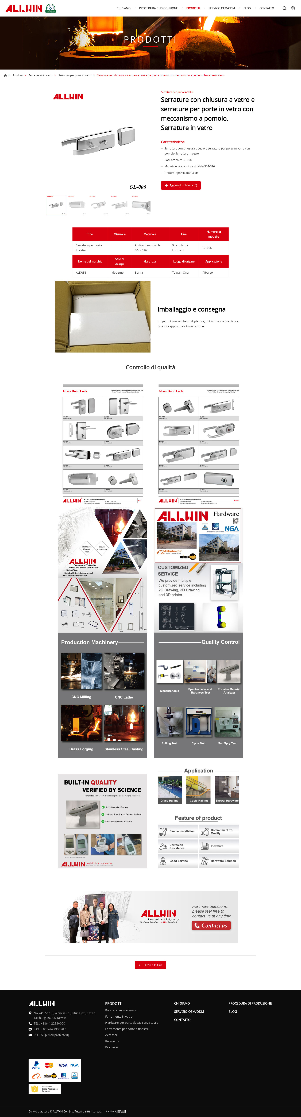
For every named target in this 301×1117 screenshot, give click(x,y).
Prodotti (18, 75)
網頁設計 (121, 1111)
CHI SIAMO (123, 8)
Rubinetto (112, 1041)
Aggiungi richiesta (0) (183, 185)
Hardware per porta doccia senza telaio (131, 1023)
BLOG (247, 8)
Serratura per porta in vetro (74, 75)
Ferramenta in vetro (40, 75)
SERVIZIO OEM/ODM (222, 8)
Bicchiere (111, 1047)
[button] (147, 206)
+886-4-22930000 (53, 1023)
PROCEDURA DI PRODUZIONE (158, 8)
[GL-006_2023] (98, 141)
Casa (5, 75)
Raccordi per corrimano (121, 1010)
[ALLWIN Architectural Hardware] (31, 8)
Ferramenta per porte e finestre (127, 1029)
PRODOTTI (193, 8)
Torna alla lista (153, 965)
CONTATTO (267, 8)
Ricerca (284, 8)
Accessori (111, 1035)
